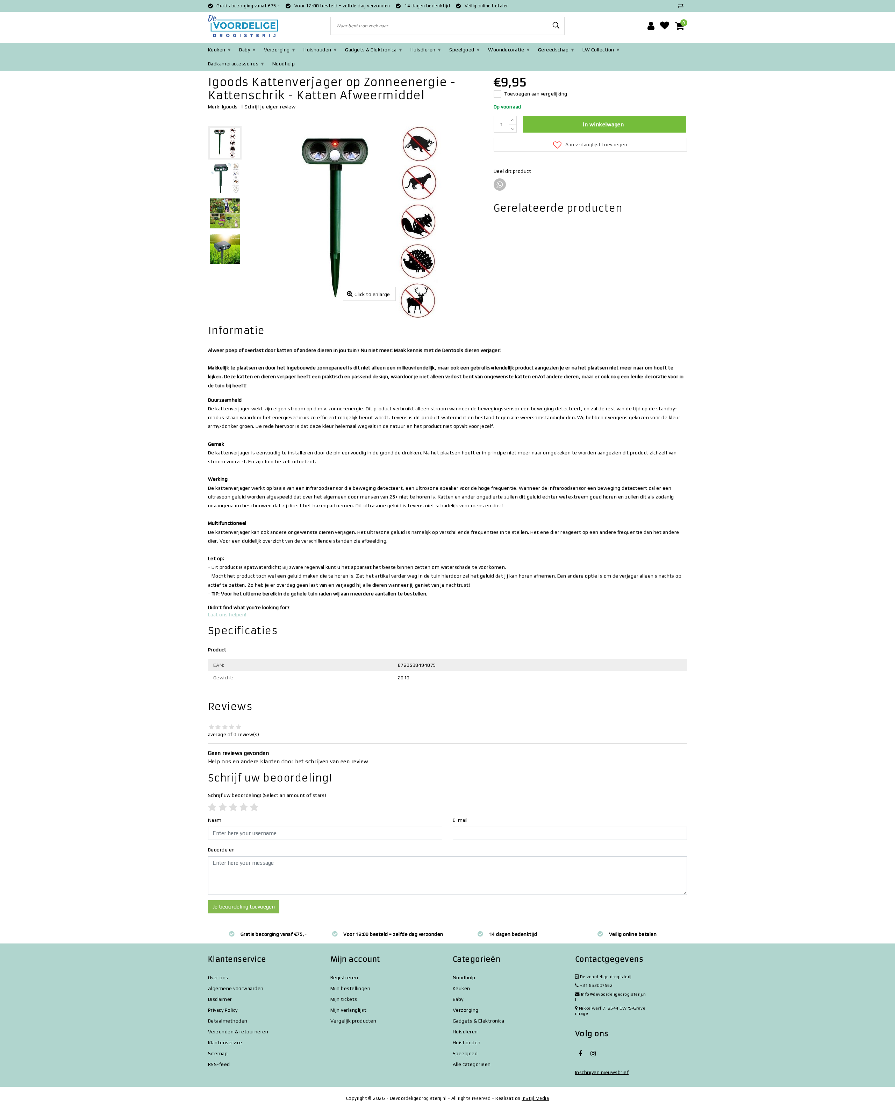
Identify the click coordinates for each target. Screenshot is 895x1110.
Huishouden (317, 49)
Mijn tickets (343, 999)
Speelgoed (461, 49)
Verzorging (277, 49)
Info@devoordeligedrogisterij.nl (610, 996)
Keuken (216, 49)
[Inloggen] (650, 26)
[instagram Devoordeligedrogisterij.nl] (593, 1054)
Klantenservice (225, 1042)
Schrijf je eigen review (270, 106)
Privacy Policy (223, 1010)
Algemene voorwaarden (236, 988)
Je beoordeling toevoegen (244, 906)
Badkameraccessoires (233, 63)
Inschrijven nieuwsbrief (602, 1072)
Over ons (218, 977)
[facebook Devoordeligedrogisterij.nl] (580, 1054)
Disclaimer (220, 999)
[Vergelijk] (682, 5)
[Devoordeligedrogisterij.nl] (243, 26)
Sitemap (218, 1053)
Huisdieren (423, 49)
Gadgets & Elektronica (370, 49)
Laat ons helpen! (227, 614)
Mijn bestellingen (350, 988)
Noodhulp (283, 63)
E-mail (460, 820)
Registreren (344, 977)
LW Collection (598, 49)
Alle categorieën (472, 1064)
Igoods (230, 106)
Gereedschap (553, 49)
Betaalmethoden (228, 1021)
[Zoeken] (556, 25)
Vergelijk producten (353, 1021)
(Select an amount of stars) (267, 795)
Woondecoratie (506, 49)
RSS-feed (219, 1064)
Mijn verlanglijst (348, 1010)
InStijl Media (535, 1098)
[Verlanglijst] (664, 26)
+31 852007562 (596, 985)
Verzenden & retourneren (238, 1031)
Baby (244, 49)
